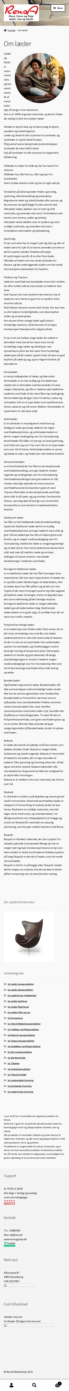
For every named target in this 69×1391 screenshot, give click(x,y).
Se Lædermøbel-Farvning (20, 1080)
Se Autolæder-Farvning (19, 1086)
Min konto (11, 1385)
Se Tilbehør (13, 1063)
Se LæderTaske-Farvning (20, 1091)
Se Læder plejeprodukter (20, 989)
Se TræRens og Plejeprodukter (23, 1029)
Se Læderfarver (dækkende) (22, 995)
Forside (11, 30)
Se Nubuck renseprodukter (21, 1035)
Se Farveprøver (15, 1018)
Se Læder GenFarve (17, 1001)
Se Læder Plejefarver (18, 1006)
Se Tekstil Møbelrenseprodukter (24, 1023)
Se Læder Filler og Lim (19, 1012)
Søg (34, 1385)
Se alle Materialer (17, 1057)
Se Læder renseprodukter (21, 984)
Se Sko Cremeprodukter (20, 1052)
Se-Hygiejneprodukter (19, 1069)
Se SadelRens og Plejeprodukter (24, 1046)
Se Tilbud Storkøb (17, 1074)
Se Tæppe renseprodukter (21, 1040)
